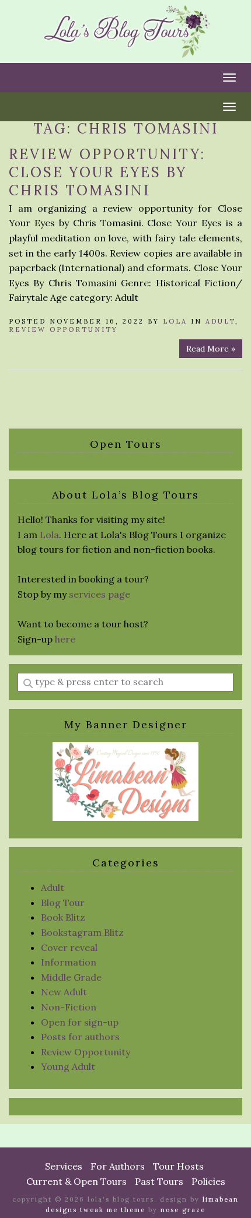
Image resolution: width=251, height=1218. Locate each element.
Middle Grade (71, 977)
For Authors (117, 1166)
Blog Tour (63, 902)
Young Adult (68, 1066)
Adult (220, 321)
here (65, 639)
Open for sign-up (79, 1022)
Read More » (210, 348)
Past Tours (159, 1181)
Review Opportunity (63, 329)
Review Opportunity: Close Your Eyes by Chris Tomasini (107, 172)
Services (63, 1166)
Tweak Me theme (112, 1210)
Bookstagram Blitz (82, 932)
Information (68, 962)
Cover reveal (69, 947)
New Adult (64, 992)
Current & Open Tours (76, 1181)
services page (99, 594)
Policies (208, 1181)
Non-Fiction (68, 1007)
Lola (175, 321)
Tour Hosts (178, 1166)
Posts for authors (80, 1037)
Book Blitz (63, 917)
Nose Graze (183, 1210)
